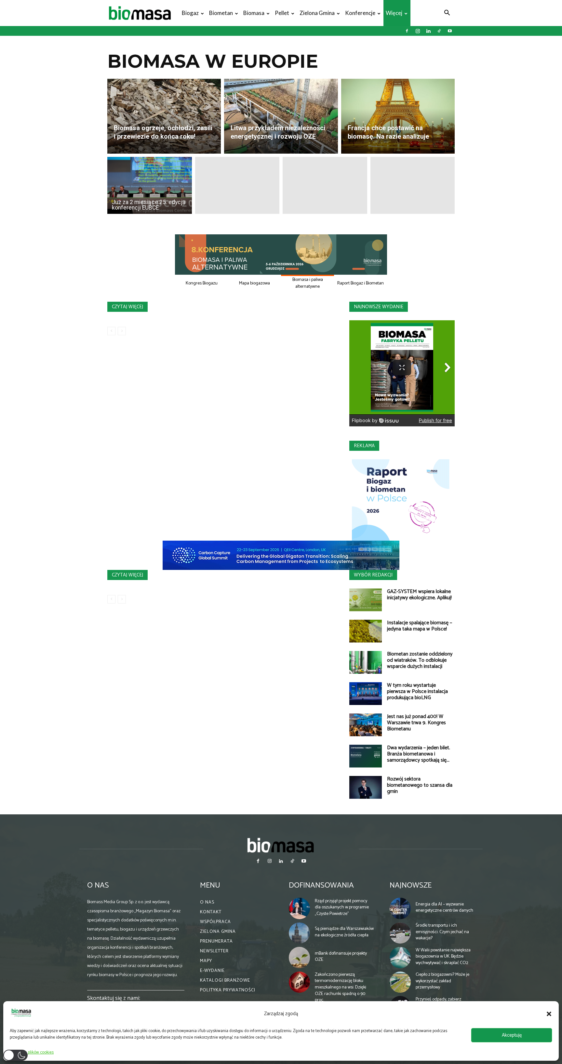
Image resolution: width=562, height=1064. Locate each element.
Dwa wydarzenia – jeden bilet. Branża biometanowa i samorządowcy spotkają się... (418, 754)
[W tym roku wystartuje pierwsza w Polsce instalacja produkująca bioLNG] (365, 693)
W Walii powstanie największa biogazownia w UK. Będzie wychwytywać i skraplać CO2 (443, 957)
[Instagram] (417, 31)
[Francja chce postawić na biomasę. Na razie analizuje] (398, 116)
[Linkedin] (428, 31)
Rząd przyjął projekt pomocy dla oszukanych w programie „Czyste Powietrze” (342, 907)
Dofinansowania (321, 885)
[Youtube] (450, 31)
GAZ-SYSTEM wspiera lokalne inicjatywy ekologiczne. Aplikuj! (419, 594)
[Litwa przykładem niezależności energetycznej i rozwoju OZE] (281, 116)
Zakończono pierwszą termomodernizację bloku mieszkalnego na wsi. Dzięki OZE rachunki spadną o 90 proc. (340, 987)
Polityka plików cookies (33, 1052)
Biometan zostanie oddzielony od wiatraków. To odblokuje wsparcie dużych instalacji (419, 660)
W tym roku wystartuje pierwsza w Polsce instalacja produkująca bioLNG (417, 691)
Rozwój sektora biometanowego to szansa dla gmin (419, 785)
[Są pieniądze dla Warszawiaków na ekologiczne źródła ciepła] (299, 933)
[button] (549, 1014)
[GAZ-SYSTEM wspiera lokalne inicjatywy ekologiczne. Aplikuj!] (365, 599)
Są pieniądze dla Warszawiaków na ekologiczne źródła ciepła (344, 932)
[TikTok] (439, 31)
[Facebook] (407, 31)
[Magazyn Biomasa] (281, 844)
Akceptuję (512, 1035)
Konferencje (360, 12)
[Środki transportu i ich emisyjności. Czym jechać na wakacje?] (400, 933)
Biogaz (190, 12)
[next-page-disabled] (122, 331)
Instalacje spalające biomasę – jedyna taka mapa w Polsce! (419, 625)
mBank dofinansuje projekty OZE (341, 957)
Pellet (282, 12)
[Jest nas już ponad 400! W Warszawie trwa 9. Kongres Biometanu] (365, 724)
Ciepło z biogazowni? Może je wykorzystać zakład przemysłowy (442, 981)
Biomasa (253, 12)
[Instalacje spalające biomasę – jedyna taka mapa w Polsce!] (365, 631)
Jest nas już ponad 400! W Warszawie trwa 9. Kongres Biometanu (416, 722)
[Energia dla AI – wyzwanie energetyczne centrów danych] (400, 908)
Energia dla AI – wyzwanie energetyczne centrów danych (444, 908)
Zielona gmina (317, 12)
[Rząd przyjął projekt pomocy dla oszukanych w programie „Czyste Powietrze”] (299, 908)
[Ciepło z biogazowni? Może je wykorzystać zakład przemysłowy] (400, 982)
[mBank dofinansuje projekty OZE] (299, 957)
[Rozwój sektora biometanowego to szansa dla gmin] (365, 787)
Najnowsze (411, 885)
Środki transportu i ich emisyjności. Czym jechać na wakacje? (442, 932)
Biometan (221, 12)
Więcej (394, 12)
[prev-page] (111, 331)
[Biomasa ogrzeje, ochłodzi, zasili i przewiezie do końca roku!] (164, 116)
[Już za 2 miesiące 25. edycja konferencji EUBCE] (149, 185)
